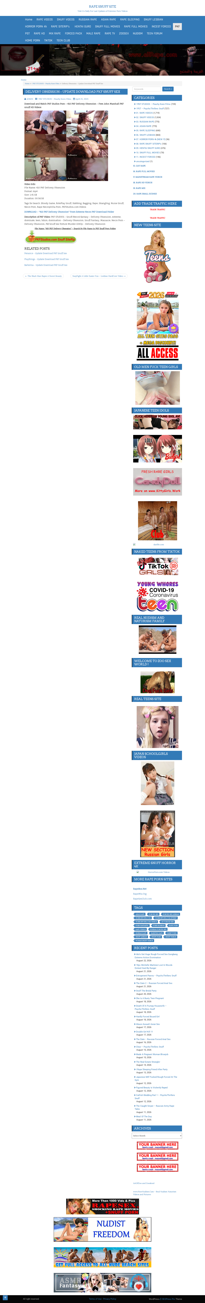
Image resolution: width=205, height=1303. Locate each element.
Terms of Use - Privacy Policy (102, 1299)
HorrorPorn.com (143, 918)
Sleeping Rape (157, 933)
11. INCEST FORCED (145, 157)
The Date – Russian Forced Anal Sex (153, 1039)
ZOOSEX (124, 33)
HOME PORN (32, 40)
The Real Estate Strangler (148, 1062)
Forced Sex (153, 914)
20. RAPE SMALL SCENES (145, 193)
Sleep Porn (172, 933)
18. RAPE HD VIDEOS (142, 182)
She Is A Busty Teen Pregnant (150, 998)
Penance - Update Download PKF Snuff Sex (45, 253)
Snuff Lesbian (141, 937)
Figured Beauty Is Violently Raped (151, 1087)
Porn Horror (159, 925)
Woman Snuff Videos (144, 941)
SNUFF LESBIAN (153, 20)
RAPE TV (110, 33)
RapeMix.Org (140, 894)
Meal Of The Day (144, 1116)
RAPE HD (39, 33)
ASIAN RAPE (108, 20)
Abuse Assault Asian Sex (148, 1024)
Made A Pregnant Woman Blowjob (152, 1054)
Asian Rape (140, 914)
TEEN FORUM (154, 33)
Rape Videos (141, 929)
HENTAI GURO (82, 27)
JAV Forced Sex (167, 922)
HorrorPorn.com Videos (146, 922)
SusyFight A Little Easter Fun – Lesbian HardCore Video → (99, 276)
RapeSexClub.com (142, 898)
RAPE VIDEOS (45, 20)
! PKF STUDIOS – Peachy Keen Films (46, 83)
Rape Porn (173, 925)
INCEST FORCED (161, 27)
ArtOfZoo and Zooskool (143, 1183)
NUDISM (138, 33)
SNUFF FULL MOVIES (107, 27)
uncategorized (142, 161)
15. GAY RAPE (139, 165)
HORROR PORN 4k (36, 27)
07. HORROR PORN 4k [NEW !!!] (150, 139)
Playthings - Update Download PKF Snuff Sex (46, 259)
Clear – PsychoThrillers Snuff (150, 1047)
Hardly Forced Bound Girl (148, 1016)
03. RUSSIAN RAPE (145, 121)
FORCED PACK (73, 33)
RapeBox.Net (139, 888)
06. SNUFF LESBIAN (145, 135)
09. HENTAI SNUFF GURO (148, 148)
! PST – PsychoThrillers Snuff (150, 108)
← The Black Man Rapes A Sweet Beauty (43, 276)
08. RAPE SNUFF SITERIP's (148, 144)
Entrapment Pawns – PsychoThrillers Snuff (156, 975)
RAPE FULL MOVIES (136, 27)
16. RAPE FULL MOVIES (144, 171)
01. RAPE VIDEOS (144, 113)
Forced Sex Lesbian (171, 914)
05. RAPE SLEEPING (145, 130)
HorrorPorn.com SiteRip (166, 918)
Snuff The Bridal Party (146, 991)
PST (27, 33)
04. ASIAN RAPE (143, 126)
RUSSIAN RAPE (88, 20)
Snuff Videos (170, 937)
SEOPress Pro (168, 1299)
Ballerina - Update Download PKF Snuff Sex (45, 265)
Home (28, 20)
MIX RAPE (55, 33)
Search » (168, 89)
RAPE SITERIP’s (60, 27)
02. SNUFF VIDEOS (145, 117)
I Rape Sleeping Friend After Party (151, 1069)
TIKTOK (48, 40)
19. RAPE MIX (139, 188)
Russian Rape (141, 933)
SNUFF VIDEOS (65, 20)
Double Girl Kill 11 (144, 1031)
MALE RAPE (93, 33)
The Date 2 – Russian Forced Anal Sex (154, 983)
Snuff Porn (156, 937)
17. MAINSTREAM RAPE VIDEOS (147, 177)
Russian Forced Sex (158, 929)
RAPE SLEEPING (130, 20)
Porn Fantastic (142, 925)
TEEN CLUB (63, 40)
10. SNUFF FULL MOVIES (148, 152)
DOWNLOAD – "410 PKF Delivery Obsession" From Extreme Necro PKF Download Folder (69, 211)
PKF (177, 27)
